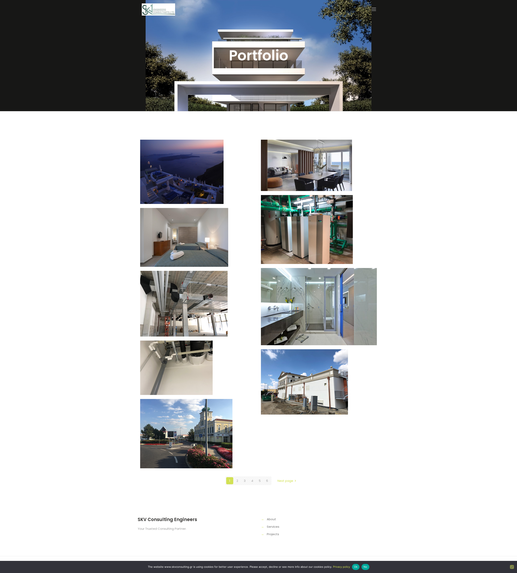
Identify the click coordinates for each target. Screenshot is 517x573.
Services (273, 526)
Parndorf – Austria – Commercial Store (182, 418)
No (365, 566)
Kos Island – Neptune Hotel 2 (195, 223)
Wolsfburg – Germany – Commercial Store (188, 290)
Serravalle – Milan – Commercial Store (302, 369)
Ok (356, 566)
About (271, 519)
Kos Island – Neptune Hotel (313, 283)
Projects (273, 534)
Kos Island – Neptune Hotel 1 (315, 155)
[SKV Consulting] (158, 9)
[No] (512, 567)
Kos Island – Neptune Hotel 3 (315, 210)
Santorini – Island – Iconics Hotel (193, 159)
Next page (285, 481)
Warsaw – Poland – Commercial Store (181, 360)
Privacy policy (341, 566)
